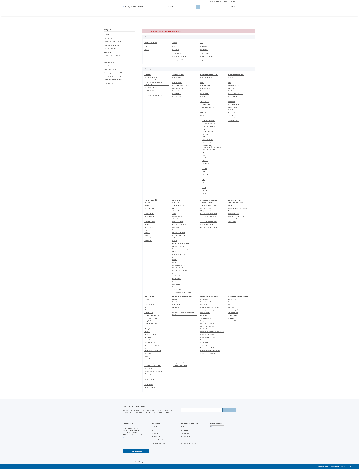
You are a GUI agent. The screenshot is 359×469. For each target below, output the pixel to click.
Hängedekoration (205, 321)
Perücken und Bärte (110, 62)
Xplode (205, 190)
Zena (204, 193)
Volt (204, 179)
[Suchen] (198, 7)
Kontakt (232, 2)
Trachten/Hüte (176, 289)
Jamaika (174, 257)
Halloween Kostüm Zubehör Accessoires (153, 84)
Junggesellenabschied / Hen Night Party (183, 314)
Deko (201, 83)
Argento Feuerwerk (208, 121)
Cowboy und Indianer (179, 224)
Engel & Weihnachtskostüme (153, 371)
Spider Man (148, 348)
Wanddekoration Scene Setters (210, 350)
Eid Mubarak (148, 368)
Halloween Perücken (151, 93)
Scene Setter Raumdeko (207, 340)
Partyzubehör (176, 96)
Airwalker (231, 77)
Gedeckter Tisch (177, 83)
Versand (146, 462)
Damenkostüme (149, 208)
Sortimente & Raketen (207, 99)
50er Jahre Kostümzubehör (208, 213)
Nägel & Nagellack (234, 310)
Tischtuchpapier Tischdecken (209, 348)
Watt (204, 182)
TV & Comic (231, 118)
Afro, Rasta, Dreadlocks (235, 203)
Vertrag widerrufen (136, 451)
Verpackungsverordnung (208, 60)
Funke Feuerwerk (208, 140)
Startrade (205, 174)
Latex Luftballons (233, 107)
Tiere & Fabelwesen (234, 115)
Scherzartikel (204, 342)
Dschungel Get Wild (178, 235)
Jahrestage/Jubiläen (178, 254)
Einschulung (176, 304)
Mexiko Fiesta (176, 262)
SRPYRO (205, 171)
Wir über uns (176, 53)
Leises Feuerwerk (205, 91)
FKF (204, 137)
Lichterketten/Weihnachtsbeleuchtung (212, 332)
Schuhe (147, 235)
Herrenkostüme (149, 213)
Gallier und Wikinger (151, 318)
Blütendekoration (177, 222)
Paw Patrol (148, 337)
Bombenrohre (204, 80)
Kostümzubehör (150, 222)
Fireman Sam (149, 313)
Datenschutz (204, 49)
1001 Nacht (176, 203)
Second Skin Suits (150, 238)
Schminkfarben (233, 313)
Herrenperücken (233, 219)
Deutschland (176, 230)
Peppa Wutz (148, 340)
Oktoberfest (176, 276)
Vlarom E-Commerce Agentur (332, 466)
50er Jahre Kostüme (206, 211)
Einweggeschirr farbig (207, 310)
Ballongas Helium (233, 85)
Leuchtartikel (204, 93)
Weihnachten (149, 385)
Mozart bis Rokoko (178, 268)
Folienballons (176, 80)
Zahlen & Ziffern (233, 121)
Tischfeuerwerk (205, 104)
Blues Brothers (177, 216)
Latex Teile (231, 304)
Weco (204, 185)
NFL (173, 273)
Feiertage (231, 91)
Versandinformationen (179, 56)
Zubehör (203, 110)
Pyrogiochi (206, 163)
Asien (174, 213)
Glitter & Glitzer (233, 299)
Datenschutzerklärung (155, 410)
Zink (204, 196)
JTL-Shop (349, 466)
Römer (174, 287)
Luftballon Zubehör (234, 110)
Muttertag (148, 374)
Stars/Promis (232, 222)
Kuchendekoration (178, 88)
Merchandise (204, 96)
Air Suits (147, 203)
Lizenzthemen (108, 66)
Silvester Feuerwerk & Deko (112, 42)
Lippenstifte (232, 307)
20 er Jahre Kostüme (206, 203)
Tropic (205, 177)
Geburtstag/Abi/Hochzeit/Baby (113, 73)
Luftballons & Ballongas (111, 45)
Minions (147, 332)
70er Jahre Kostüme (206, 219)
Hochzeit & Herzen (234, 104)
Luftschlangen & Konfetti (208, 334)
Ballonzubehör (177, 77)
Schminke (175, 99)
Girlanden (203, 315)
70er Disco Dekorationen (208, 216)
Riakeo (205, 169)
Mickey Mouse (149, 329)
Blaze (146, 307)
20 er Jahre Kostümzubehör (209, 205)
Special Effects (232, 315)
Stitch (146, 356)
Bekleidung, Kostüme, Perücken (238, 208)
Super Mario (148, 359)
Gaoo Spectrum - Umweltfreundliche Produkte (212, 146)
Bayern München (150, 304)
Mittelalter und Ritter (179, 265)
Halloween (231, 102)
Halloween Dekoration (151, 77)
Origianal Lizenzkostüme (152, 230)
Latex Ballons (176, 93)
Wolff (204, 188)
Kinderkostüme (149, 216)
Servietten (203, 345)
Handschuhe (148, 211)
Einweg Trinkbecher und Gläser (210, 307)
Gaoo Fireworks (207, 142)
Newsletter (175, 49)
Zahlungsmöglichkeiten (179, 60)
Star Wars (148, 353)
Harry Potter (148, 321)
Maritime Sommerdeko (207, 337)
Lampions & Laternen (207, 323)
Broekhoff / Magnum (209, 126)
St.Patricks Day (149, 379)
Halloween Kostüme (151, 87)
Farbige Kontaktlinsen (180, 363)
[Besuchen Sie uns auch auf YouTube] (129, 457)
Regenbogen (176, 284)
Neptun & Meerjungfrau (180, 270)
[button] (221, 6)
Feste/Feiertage (108, 83)
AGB (201, 43)
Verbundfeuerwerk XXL (207, 107)
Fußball (174, 241)
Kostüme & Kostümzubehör (181, 85)
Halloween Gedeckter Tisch (153, 80)
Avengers (147, 299)
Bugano (205, 129)
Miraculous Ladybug (151, 334)
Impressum (203, 46)
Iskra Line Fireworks (209, 150)
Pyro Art (205, 160)
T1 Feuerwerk (204, 102)
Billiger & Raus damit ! (207, 302)
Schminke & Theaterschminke (113, 80)
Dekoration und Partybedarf (112, 76)
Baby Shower (176, 302)
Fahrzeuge (231, 88)
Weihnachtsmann (150, 387)
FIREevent (206, 134)
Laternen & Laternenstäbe (180, 91)
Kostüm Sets (148, 219)
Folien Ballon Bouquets (235, 93)
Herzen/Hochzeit (177, 310)
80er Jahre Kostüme (206, 224)
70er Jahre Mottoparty (179, 205)
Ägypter (174, 208)
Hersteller (203, 115)
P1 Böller (203, 112)
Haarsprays (231, 302)
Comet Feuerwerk (208, 131)
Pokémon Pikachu (150, 342)
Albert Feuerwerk (208, 118)
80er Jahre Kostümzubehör (208, 227)
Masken (147, 224)
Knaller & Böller (205, 88)
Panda (205, 158)
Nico (204, 155)
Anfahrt (174, 43)
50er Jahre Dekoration (207, 208)
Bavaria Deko (204, 299)
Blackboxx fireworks (209, 123)
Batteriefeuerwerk (206, 77)
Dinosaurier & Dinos (178, 232)
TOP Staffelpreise (109, 38)
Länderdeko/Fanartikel (207, 326)
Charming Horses (150, 310)
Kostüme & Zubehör (110, 48)
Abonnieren (229, 410)
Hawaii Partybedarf (178, 246)
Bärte (230, 205)
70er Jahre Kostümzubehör (208, 222)
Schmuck (147, 232)
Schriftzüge (231, 112)
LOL (146, 326)
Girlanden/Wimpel (206, 318)
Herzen (174, 251)
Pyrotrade (206, 166)
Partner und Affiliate (214, 2)
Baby (229, 83)
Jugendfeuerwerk (205, 85)
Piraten (174, 281)
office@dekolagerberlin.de (135, 434)
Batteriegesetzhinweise (207, 56)
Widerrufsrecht (205, 53)
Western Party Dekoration (208, 353)
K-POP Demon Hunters (152, 323)
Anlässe (230, 80)
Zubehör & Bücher (234, 321)
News (225, 2)
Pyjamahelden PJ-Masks (152, 345)
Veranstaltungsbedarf (180, 366)
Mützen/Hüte (149, 227)
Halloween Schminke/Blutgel (153, 95)
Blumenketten (176, 219)
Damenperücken (233, 213)
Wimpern (231, 318)
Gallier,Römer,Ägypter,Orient (181, 243)
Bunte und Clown (233, 211)
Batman (147, 302)
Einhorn (174, 238)
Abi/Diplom (175, 299)
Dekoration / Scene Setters (153, 366)
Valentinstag (148, 382)
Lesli (204, 152)
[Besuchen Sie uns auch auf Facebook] (124, 457)
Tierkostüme (148, 241)
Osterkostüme (176, 279)
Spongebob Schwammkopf (153, 350)
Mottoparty (107, 52)
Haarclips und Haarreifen (236, 216)
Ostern (147, 376)
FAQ (173, 46)
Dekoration (175, 227)
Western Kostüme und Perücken (182, 292)
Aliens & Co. (176, 211)
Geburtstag (231, 99)
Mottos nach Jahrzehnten (112, 55)
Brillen (147, 205)
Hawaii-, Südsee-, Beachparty (181, 249)
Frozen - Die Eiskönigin (152, 315)
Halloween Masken (150, 90)
